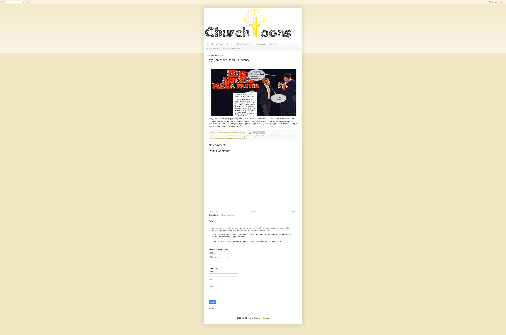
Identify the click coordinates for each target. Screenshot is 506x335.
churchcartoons (224, 138)
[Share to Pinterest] (264, 132)
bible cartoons (223, 136)
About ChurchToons (215, 44)
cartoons (248, 136)
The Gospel (261, 44)
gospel (244, 138)
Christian (259, 136)
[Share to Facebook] (261, 132)
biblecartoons (232, 136)
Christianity (274, 44)
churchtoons (234, 138)
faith (240, 138)
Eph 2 (237, 124)
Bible (216, 136)
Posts (214, 253)
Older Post (292, 211)
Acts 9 (258, 121)
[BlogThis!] (256, 132)
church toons (214, 138)
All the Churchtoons (244, 44)
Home (229, 44)
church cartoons (286, 136)
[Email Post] (249, 132)
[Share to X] (259, 132)
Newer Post (214, 211)
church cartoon (275, 136)
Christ (253, 136)
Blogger (265, 318)
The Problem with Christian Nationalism (223, 48)
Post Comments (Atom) (227, 215)
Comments (216, 257)
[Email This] (254, 132)
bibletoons (241, 136)
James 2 (267, 124)
